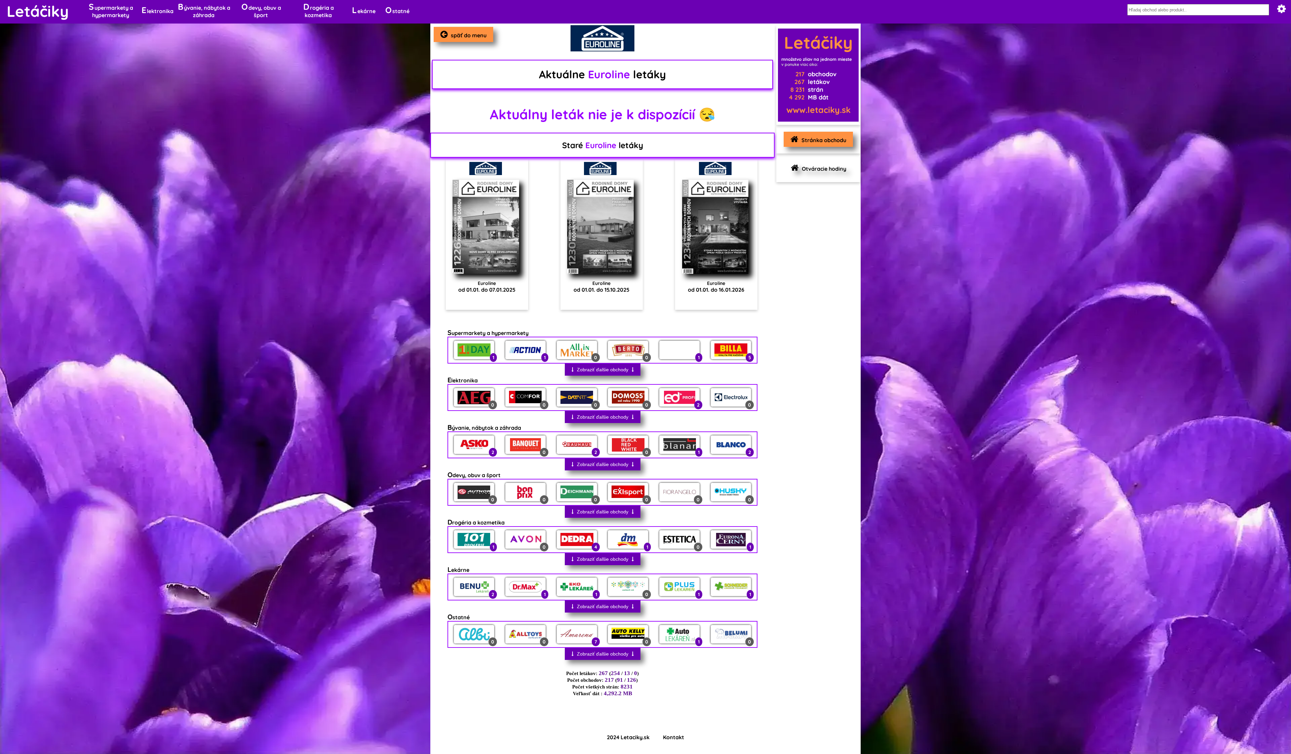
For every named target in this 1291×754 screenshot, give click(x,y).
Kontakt (673, 737)
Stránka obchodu (823, 140)
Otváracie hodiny (824, 168)
